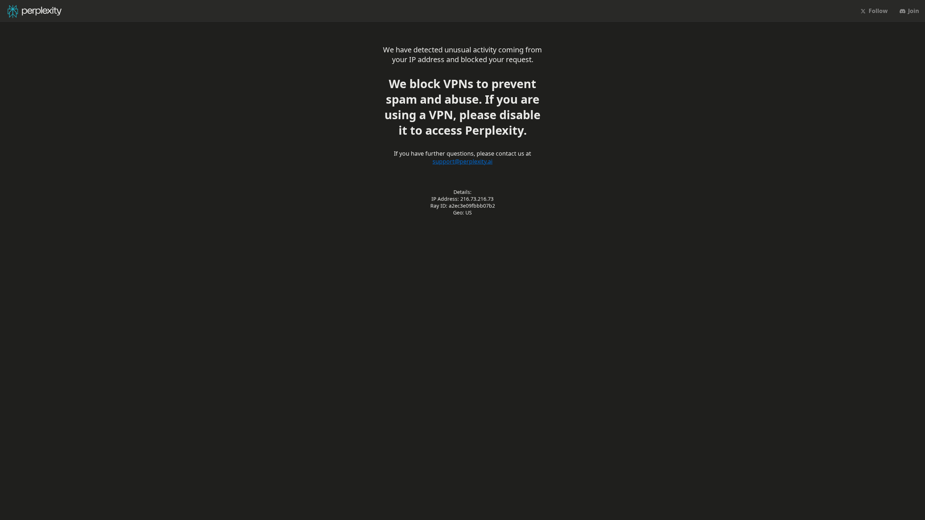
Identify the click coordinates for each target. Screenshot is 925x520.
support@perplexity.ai (462, 161)
